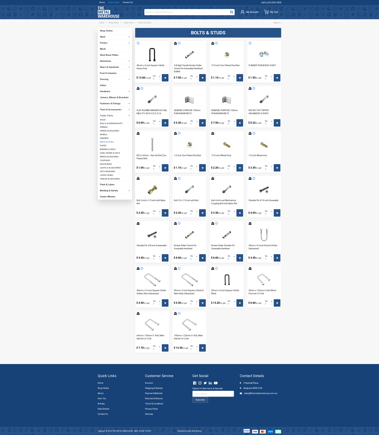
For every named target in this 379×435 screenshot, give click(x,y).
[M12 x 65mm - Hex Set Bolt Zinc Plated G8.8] (152, 145)
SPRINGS (104, 127)
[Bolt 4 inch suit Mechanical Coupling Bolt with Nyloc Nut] (227, 190)
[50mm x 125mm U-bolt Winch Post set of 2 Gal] (264, 280)
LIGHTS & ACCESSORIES (110, 168)
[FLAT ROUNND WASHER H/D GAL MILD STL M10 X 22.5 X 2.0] (152, 100)
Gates (103, 85)
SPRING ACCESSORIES (109, 131)
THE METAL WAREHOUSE (122, 431)
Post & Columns (108, 73)
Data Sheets (103, 409)
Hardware (105, 91)
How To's (102, 398)
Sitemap (149, 414)
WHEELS (103, 134)
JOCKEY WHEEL (106, 175)
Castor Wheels (107, 196)
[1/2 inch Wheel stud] (264, 145)
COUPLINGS (105, 160)
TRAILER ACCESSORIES (110, 179)
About (100, 393)
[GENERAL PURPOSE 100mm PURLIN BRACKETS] (189, 100)
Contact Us (128, 2)
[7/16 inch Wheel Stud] (227, 145)
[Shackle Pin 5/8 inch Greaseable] (152, 235)
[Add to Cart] (165, 77)
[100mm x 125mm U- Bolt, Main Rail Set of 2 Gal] (189, 325)
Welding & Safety (109, 190)
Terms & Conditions (154, 403)
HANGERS (104, 138)
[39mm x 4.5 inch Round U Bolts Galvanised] (264, 235)
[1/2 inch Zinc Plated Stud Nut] (189, 145)
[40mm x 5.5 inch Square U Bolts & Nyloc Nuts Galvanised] (152, 280)
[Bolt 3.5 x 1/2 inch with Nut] (189, 190)
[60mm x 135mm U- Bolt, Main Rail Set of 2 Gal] (152, 325)
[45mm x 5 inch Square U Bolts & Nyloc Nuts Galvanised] (189, 280)
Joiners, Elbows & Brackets (114, 97)
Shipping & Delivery (154, 388)
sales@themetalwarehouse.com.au (260, 393)
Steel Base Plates (109, 55)
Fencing (104, 79)
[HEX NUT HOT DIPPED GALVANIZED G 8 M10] (264, 100)
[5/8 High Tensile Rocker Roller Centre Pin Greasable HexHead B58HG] (189, 55)
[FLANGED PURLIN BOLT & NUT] (264, 55)
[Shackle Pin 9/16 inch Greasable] (264, 190)
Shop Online (113, 2)
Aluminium (105, 61)
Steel (102, 36)
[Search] (231, 11)
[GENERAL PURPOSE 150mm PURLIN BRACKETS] (227, 100)
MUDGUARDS (106, 164)
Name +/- (277, 23)
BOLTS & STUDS (107, 142)
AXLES (103, 120)
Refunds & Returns (154, 398)
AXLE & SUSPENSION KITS (111, 123)
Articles (101, 403)
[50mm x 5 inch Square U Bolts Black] (227, 280)
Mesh (103, 49)
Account (149, 383)
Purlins (103, 43)
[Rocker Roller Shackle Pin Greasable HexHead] (227, 235)
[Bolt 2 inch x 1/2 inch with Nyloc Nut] (152, 190)
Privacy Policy (151, 409)
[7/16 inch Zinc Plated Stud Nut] (227, 55)
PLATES (103, 145)
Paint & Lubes (107, 184)
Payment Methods (153, 393)
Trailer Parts (129, 23)
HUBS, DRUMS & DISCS (110, 153)
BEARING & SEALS (108, 149)
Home (102, 2)
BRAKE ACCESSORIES (109, 157)
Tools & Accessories (110, 109)
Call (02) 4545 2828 (271, 2)
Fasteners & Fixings (110, 103)
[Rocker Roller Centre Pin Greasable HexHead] (189, 235)
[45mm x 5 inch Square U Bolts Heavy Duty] (152, 55)
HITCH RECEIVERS (107, 171)
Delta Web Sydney (194, 431)
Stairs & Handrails (109, 67)
